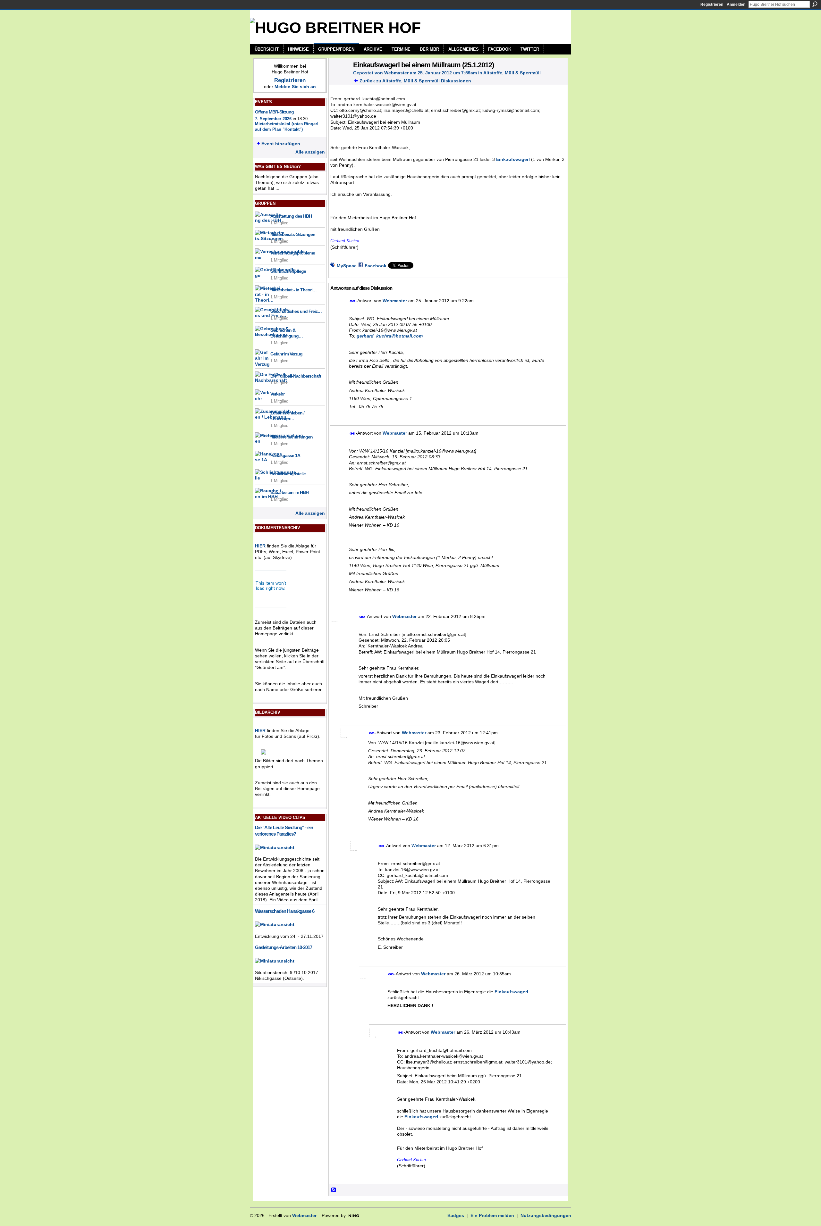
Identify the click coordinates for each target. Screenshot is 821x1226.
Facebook (375, 265)
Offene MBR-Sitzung (274, 111)
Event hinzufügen (280, 143)
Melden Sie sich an (295, 86)
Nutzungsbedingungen (546, 1215)
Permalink (353, 301)
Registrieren (711, 4)
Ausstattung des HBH (291, 216)
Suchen (814, 4)
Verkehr (277, 393)
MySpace (347, 265)
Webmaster (396, 72)
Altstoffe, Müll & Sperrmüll (512, 72)
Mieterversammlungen (291, 436)
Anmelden (736, 4)
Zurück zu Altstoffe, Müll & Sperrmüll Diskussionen (415, 80)
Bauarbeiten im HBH (289, 492)
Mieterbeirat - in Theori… (293, 289)
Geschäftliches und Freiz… (296, 311)
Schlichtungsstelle (288, 473)
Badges (455, 1215)
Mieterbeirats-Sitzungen (292, 234)
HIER (260, 545)
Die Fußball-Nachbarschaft (295, 376)
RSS (334, 1190)
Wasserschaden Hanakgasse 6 (284, 911)
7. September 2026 (273, 119)
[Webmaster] (339, 78)
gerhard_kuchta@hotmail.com (390, 335)
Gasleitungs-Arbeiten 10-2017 (283, 947)
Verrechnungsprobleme (292, 252)
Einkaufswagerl (513, 159)
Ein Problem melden (492, 1215)
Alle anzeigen (310, 151)
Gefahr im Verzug (286, 353)
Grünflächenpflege (288, 271)
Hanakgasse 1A (285, 455)
